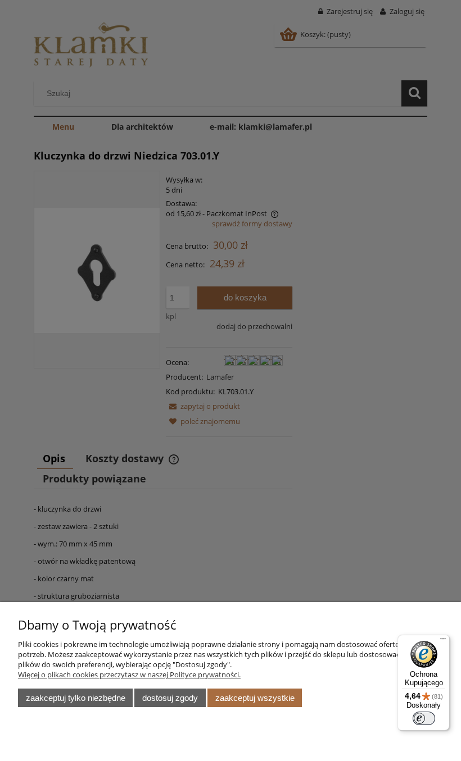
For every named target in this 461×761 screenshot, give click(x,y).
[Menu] (443, 641)
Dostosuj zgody (170, 698)
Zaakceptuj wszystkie (255, 698)
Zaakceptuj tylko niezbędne (75, 698)
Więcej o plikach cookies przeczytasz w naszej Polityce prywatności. (129, 674)
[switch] (424, 718)
